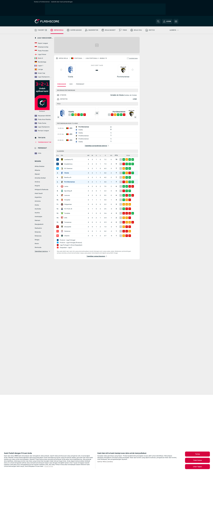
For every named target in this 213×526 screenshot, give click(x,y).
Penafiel (67, 200)
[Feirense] (62, 231)
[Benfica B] (62, 177)
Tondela (67, 213)
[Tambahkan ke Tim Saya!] (61, 70)
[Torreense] (62, 222)
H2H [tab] (70, 84)
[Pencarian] (158, 21)
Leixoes (67, 195)
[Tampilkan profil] (70, 69)
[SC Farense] (62, 168)
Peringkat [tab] (80, 84)
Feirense (67, 231)
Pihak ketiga (48, 466)
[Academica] (62, 164)
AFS (65, 218)
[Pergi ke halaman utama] (52, 21)
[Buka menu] (175, 21)
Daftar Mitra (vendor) (105, 462)
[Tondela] (62, 213)
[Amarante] (62, 226)
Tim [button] (62, 155)
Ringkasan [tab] (61, 84)
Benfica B (67, 177)
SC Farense (68, 168)
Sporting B (68, 191)
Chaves (67, 236)
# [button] (56, 155)
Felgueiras (68, 204)
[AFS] (62, 218)
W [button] (92, 155)
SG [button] (111, 155)
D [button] (96, 155)
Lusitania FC (68, 159)
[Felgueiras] (62, 204)
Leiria (66, 186)
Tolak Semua (197, 460)
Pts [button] (116, 155)
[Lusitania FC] (62, 159)
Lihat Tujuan (197, 466)
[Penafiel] (62, 200)
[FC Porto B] (62, 209)
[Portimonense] (62, 182)
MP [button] (88, 155)
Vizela (70, 76)
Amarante (67, 227)
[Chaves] (62, 235)
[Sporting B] (62, 191)
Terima (197, 454)
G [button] (105, 155)
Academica (68, 164)
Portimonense (123, 76)
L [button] (100, 155)
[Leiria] (62, 186)
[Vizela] (62, 173)
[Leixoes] (62, 195)
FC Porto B (68, 209)
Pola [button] (128, 155)
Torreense (67, 222)
